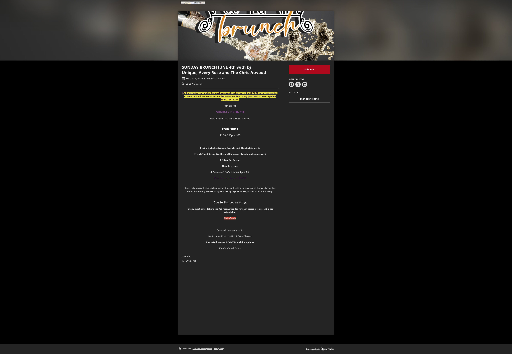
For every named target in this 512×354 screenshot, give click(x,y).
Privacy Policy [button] (219, 348)
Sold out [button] (309, 69)
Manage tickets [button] (309, 98)
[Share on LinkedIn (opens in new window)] (304, 84)
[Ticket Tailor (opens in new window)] (327, 348)
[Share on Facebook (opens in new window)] (291, 84)
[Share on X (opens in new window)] (298, 84)
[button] (202, 348)
